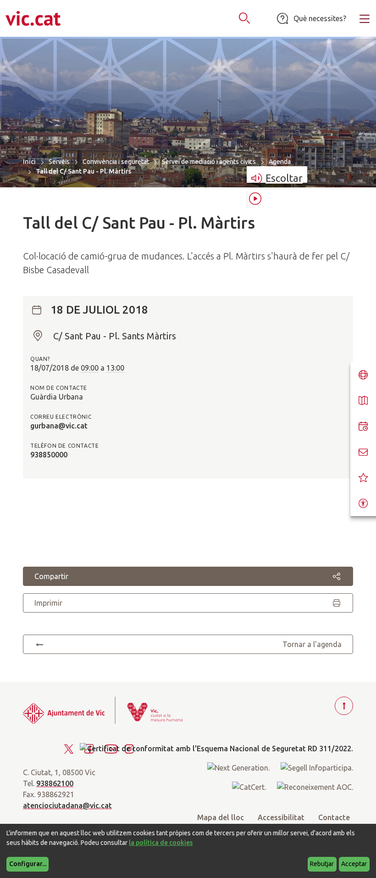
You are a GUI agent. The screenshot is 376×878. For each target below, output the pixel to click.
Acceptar (354, 863)
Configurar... (27, 863)
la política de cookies (161, 842)
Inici (29, 161)
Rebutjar (322, 863)
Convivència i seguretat (116, 161)
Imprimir (48, 603)
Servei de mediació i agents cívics (209, 161)
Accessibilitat (281, 817)
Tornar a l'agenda (312, 644)
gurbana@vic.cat (59, 426)
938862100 (54, 783)
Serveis (59, 161)
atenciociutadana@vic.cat (67, 805)
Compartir (51, 576)
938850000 (48, 454)
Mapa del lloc (220, 817)
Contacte (334, 817)
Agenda (280, 161)
